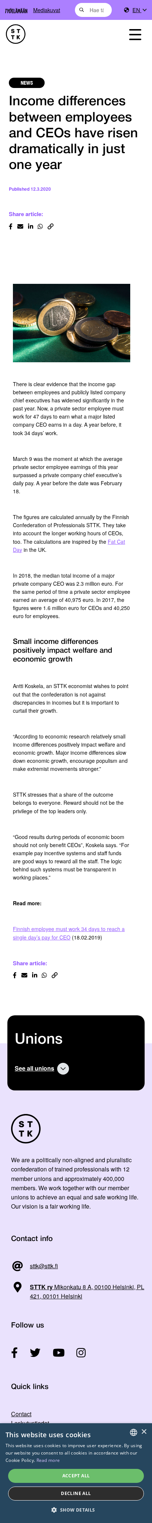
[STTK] (55, 34)
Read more (48, 1460)
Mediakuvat (46, 10)
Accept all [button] (76, 1476)
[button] (76, 1510)
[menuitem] (139, 10)
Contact (21, 1414)
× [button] (143, 1432)
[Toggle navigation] (135, 34)
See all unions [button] (34, 1068)
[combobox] (93, 10)
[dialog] (76, 1473)
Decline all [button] (76, 1493)
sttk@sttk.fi (44, 1266)
